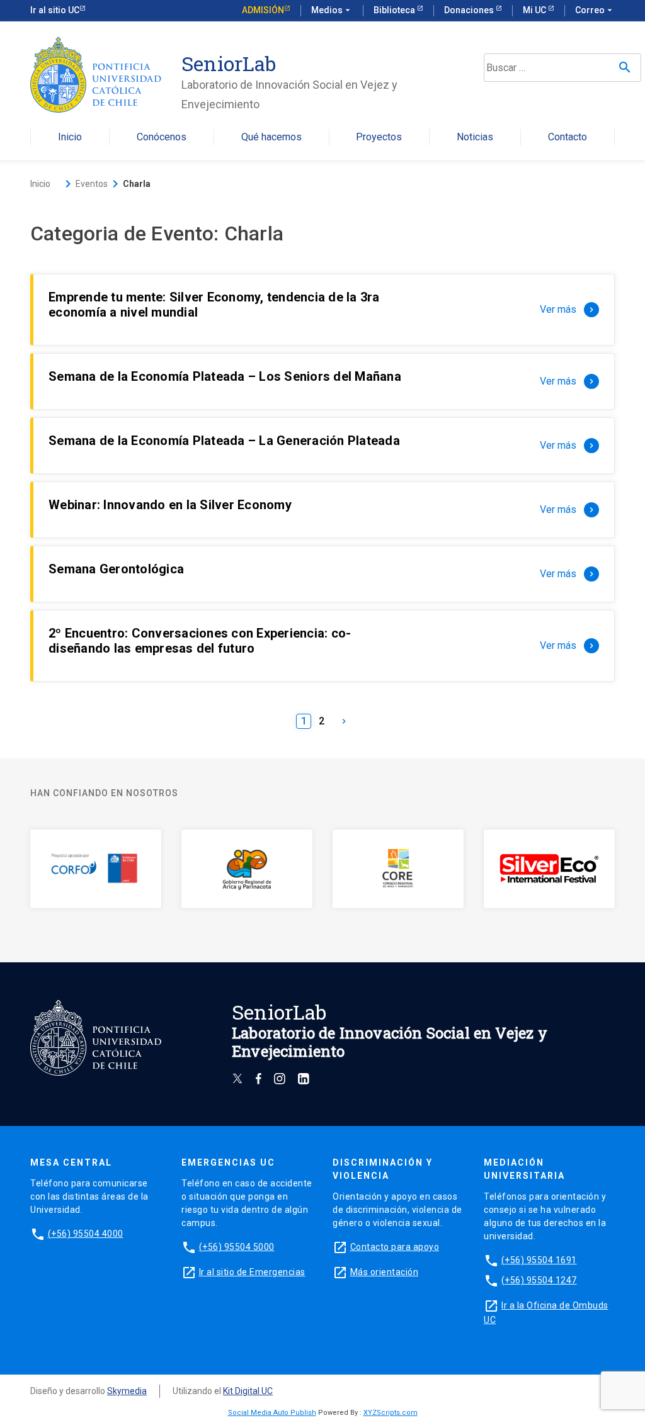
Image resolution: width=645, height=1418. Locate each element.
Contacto (567, 137)
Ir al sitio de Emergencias (252, 1272)
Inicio (70, 137)
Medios (332, 10)
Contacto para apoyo (395, 1247)
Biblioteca (395, 10)
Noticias (475, 137)
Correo (595, 10)
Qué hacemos (271, 137)
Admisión (263, 10)
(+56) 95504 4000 (85, 1234)
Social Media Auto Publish (272, 1413)
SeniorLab (229, 63)
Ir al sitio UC (54, 10)
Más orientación (384, 1272)
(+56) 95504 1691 (539, 1260)
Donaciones (470, 10)
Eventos (92, 184)
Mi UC (535, 10)
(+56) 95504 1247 (539, 1280)
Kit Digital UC (248, 1391)
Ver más (568, 309)
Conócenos (161, 137)
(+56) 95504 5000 (237, 1247)
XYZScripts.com (390, 1413)
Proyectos (379, 137)
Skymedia (127, 1391)
